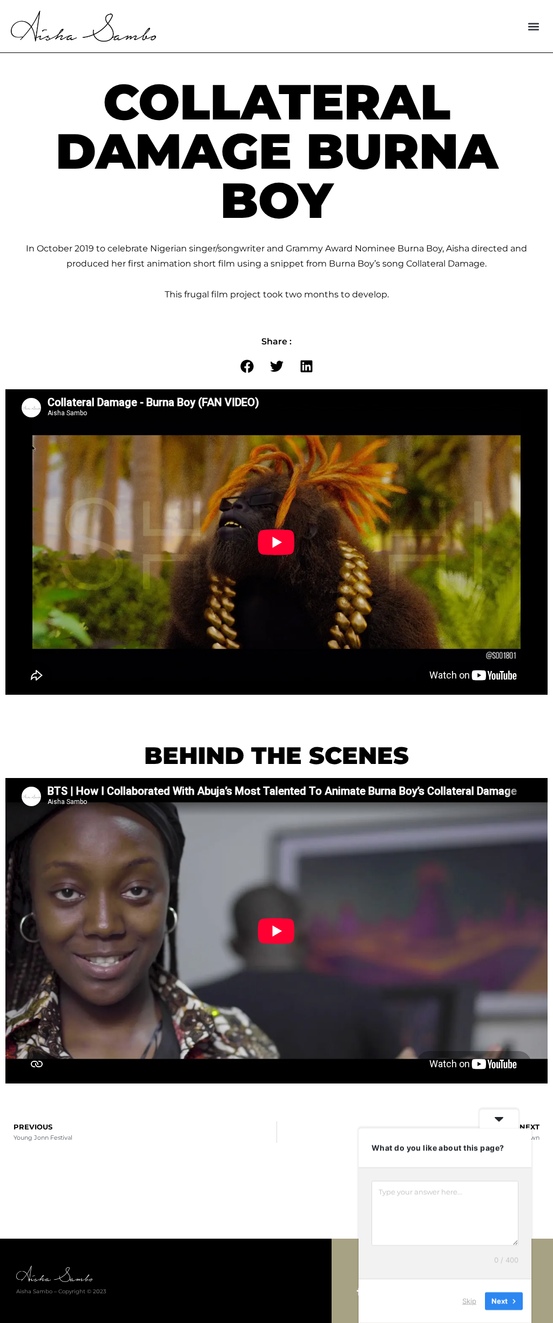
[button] (533, 26)
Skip (469, 1301)
